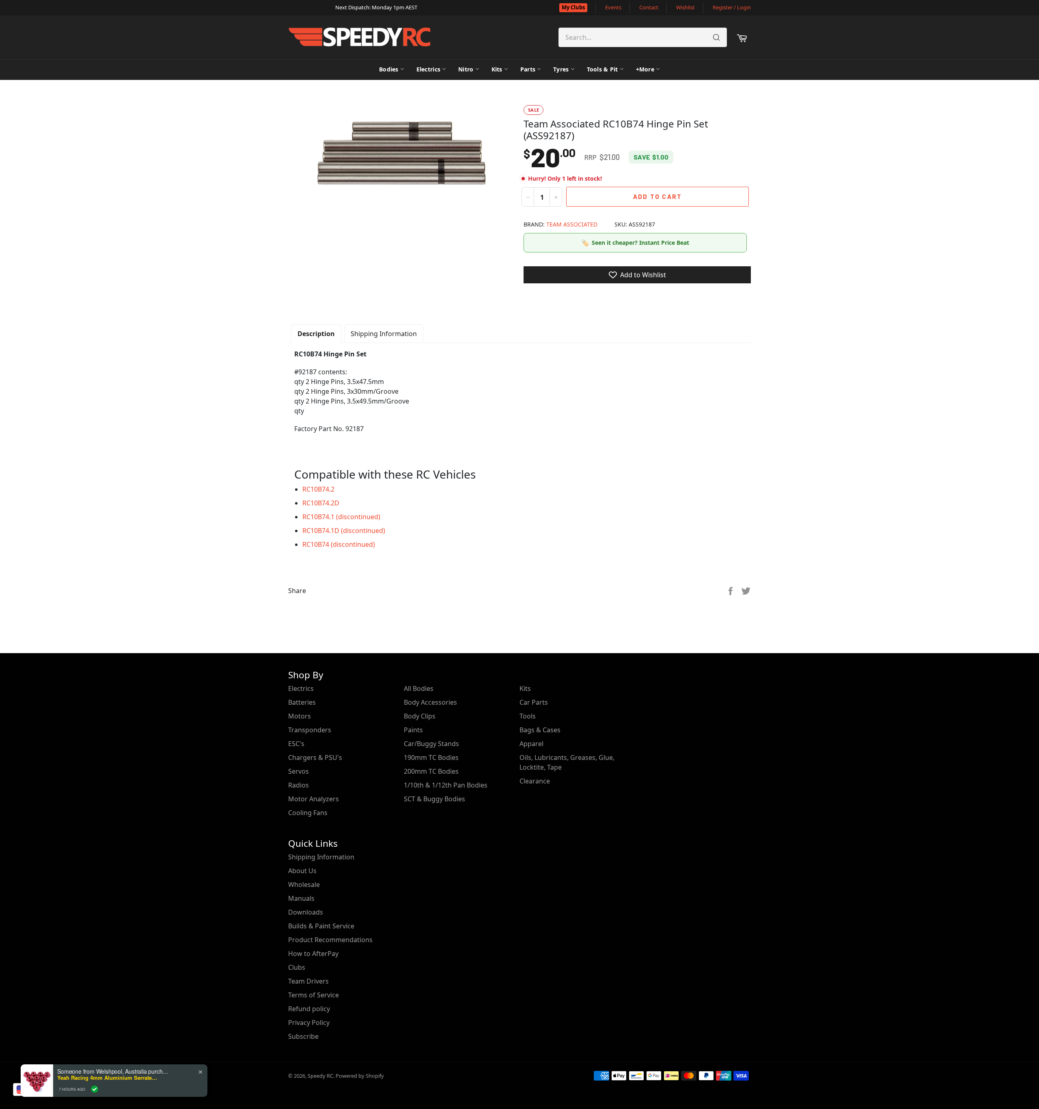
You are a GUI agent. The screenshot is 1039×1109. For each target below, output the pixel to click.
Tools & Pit (602, 69)
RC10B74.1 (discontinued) (341, 516)
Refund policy (309, 1008)
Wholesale (304, 884)
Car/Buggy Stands (431, 743)
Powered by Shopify (360, 1075)
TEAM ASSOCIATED (571, 224)
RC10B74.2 (318, 489)
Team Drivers (308, 981)
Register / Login (732, 7)
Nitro (465, 69)
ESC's (296, 743)
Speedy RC (320, 1075)
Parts (527, 69)
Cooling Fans (308, 812)
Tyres (561, 69)
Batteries (302, 702)
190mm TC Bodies (431, 757)
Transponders (309, 729)
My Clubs (573, 7)
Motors (299, 716)
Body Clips (419, 716)
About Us (302, 870)
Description (316, 333)
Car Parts (534, 702)
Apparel (531, 743)
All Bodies (418, 688)
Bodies (389, 69)
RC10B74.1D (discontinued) (343, 530)
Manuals (301, 898)
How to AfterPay (313, 953)
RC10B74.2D (320, 502)
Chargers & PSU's (315, 757)
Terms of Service (313, 994)
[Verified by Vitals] (94, 1089)
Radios (298, 785)
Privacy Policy (309, 1022)
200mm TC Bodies (431, 771)
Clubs (296, 967)
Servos (298, 771)
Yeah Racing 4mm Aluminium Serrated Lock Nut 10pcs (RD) (108, 1077)
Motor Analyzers (313, 798)
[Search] (716, 37)
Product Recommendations (330, 939)
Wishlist (685, 7)
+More (645, 69)
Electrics (428, 69)
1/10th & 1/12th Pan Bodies (445, 785)
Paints (413, 729)
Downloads (305, 912)
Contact (648, 7)
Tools (528, 716)
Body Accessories (430, 702)
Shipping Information (384, 333)
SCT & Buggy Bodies (434, 798)
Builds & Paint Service (321, 925)
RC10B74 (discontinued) (338, 544)
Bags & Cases (540, 729)
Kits (496, 69)
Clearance (535, 781)
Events (613, 7)
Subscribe (303, 1036)
